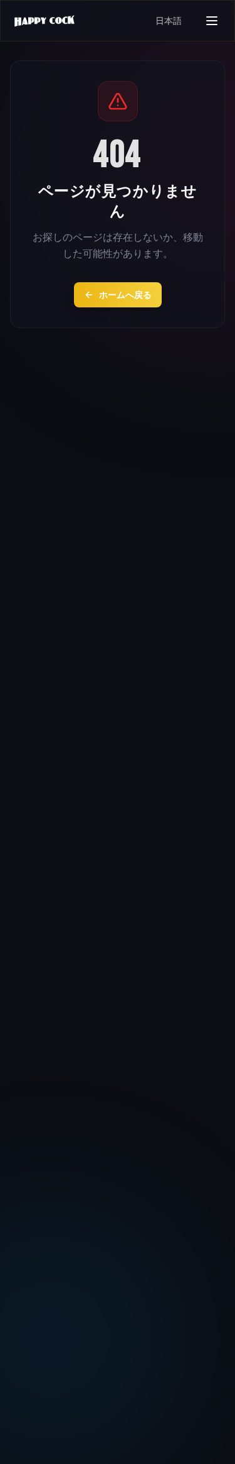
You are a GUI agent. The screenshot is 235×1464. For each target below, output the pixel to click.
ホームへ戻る (125, 294)
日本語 (168, 20)
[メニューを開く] (211, 20)
